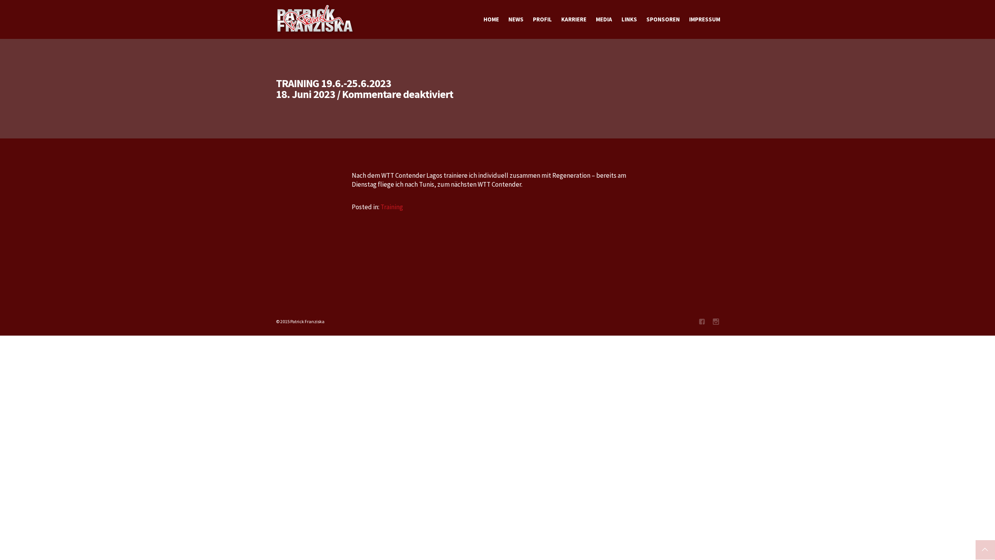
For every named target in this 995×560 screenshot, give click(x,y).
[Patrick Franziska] (315, 19)
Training (392, 207)
